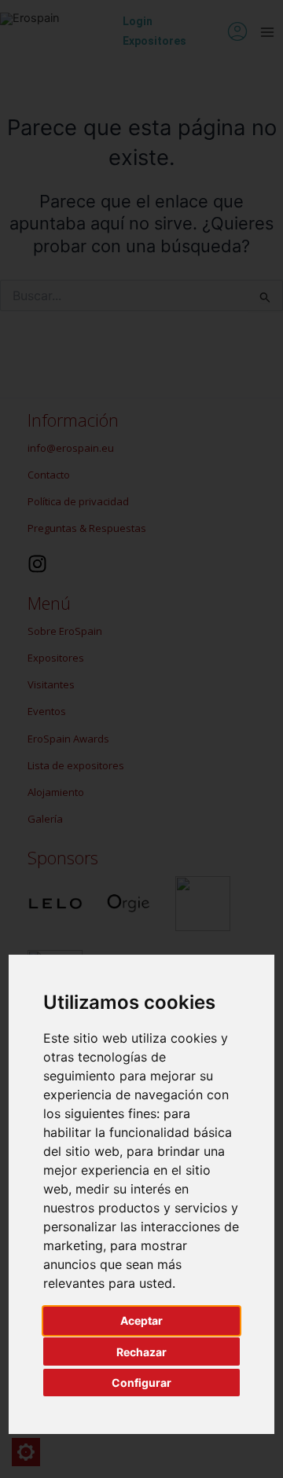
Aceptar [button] (141, 1320)
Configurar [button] (141, 1382)
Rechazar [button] (141, 1352)
